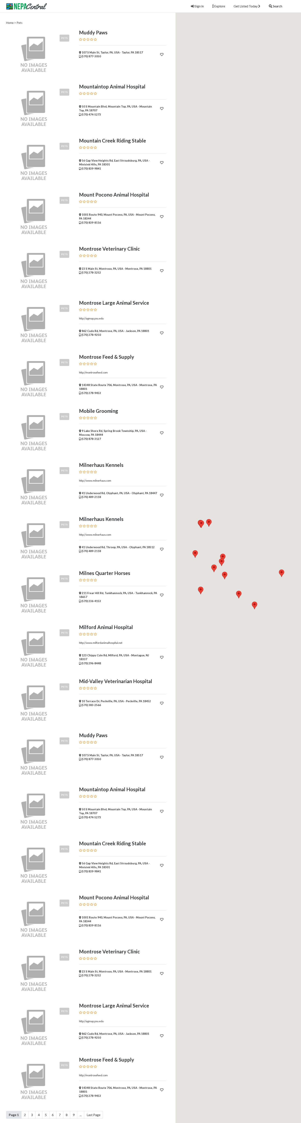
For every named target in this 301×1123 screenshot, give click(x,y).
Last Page (93, 1115)
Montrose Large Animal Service (114, 303)
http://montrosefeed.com (93, 372)
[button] (224, 575)
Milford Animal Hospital (106, 627)
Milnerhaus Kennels (101, 465)
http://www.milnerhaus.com (95, 480)
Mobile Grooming (98, 411)
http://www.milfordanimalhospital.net (100, 642)
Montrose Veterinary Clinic (109, 249)
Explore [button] (219, 6)
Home (10, 22)
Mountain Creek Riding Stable (112, 141)
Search (277, 6)
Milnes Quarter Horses (104, 573)
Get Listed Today (246, 6)
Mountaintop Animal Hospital (112, 86)
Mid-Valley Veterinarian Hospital (115, 681)
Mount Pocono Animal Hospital (114, 195)
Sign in (199, 6)
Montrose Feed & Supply (106, 357)
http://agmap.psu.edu (91, 318)
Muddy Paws (93, 32)
